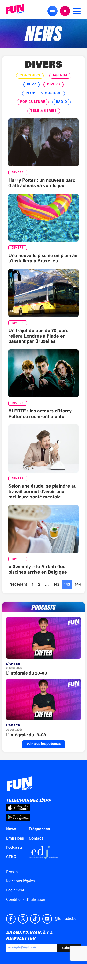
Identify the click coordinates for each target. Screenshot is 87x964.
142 (56, 585)
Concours (30, 75)
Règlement (15, 890)
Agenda (60, 75)
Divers (43, 65)
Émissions (15, 839)
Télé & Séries (43, 111)
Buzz (31, 84)
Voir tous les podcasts (44, 744)
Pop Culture (32, 102)
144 (78, 585)
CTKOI (12, 857)
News (11, 829)
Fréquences (39, 829)
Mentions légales (20, 881)
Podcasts (14, 848)
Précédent (17, 585)
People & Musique (43, 93)
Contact (36, 839)
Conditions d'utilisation (25, 900)
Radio (61, 102)
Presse (12, 872)
